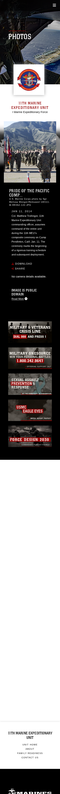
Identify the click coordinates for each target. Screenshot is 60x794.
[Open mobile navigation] (54, 5)
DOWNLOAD (23, 263)
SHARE (19, 268)
